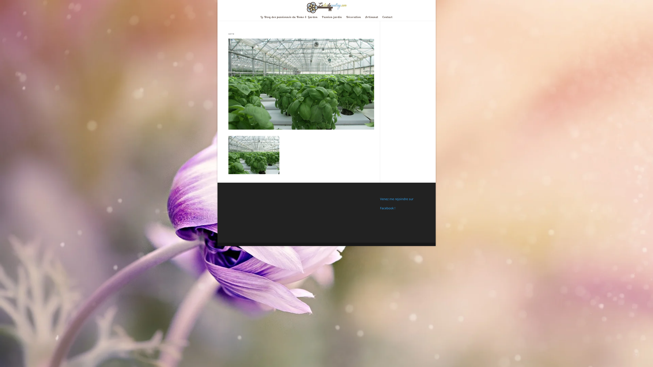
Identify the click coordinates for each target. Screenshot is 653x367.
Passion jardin (332, 17)
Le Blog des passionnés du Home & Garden (289, 17)
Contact (387, 17)
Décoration (353, 17)
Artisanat (371, 17)
